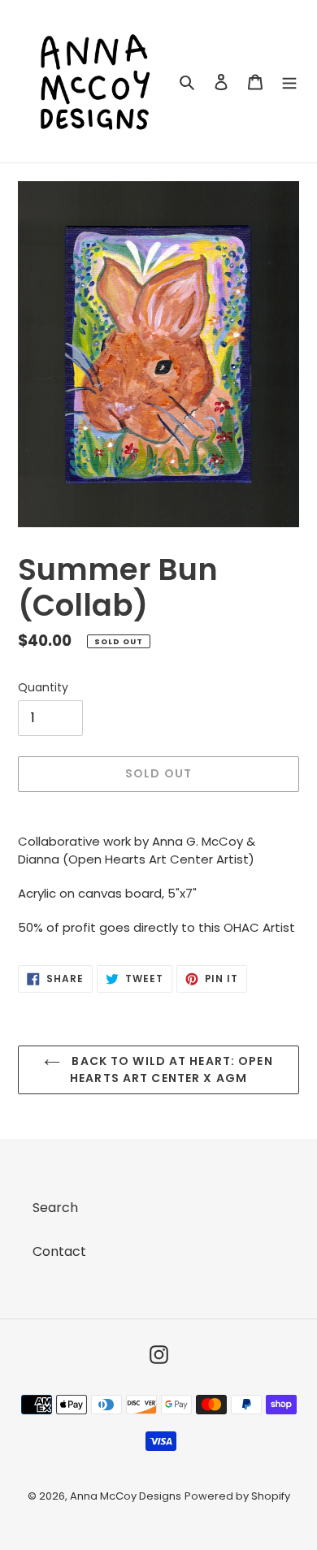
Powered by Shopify (237, 1496)
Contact (59, 1251)
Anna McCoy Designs (125, 1496)
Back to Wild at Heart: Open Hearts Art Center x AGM (170, 1069)
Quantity (43, 687)
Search (55, 1207)
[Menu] (289, 81)
